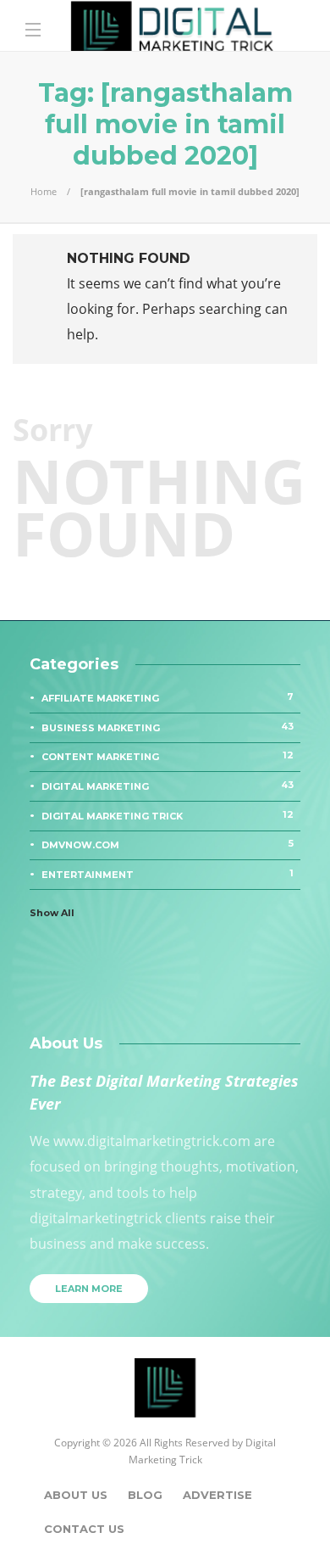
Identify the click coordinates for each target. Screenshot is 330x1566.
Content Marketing (167, 756)
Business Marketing (167, 727)
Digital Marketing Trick (167, 815)
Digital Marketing (167, 785)
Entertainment (167, 874)
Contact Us (84, 1528)
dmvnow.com (167, 844)
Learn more (89, 1289)
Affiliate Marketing (167, 697)
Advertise (217, 1495)
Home (43, 191)
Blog (145, 1495)
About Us (75, 1495)
